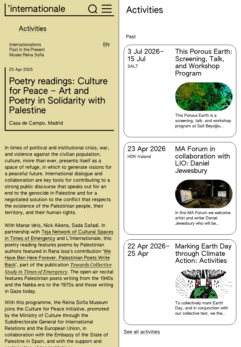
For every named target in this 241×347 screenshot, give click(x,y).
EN (106, 45)
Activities (32, 29)
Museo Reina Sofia (26, 55)
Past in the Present (27, 50)
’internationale (36, 9)
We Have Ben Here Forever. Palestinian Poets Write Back (58, 258)
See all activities (142, 332)
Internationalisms (25, 45)
